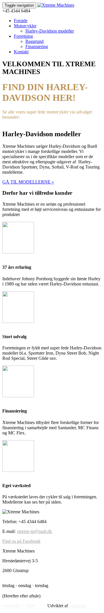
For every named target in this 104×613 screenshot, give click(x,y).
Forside (20, 20)
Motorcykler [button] (25, 25)
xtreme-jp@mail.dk (34, 531)
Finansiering (36, 46)
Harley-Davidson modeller (49, 31)
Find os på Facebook (21, 541)
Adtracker (78, 605)
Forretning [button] (23, 36)
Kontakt (21, 51)
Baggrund (34, 41)
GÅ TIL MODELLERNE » (28, 181)
